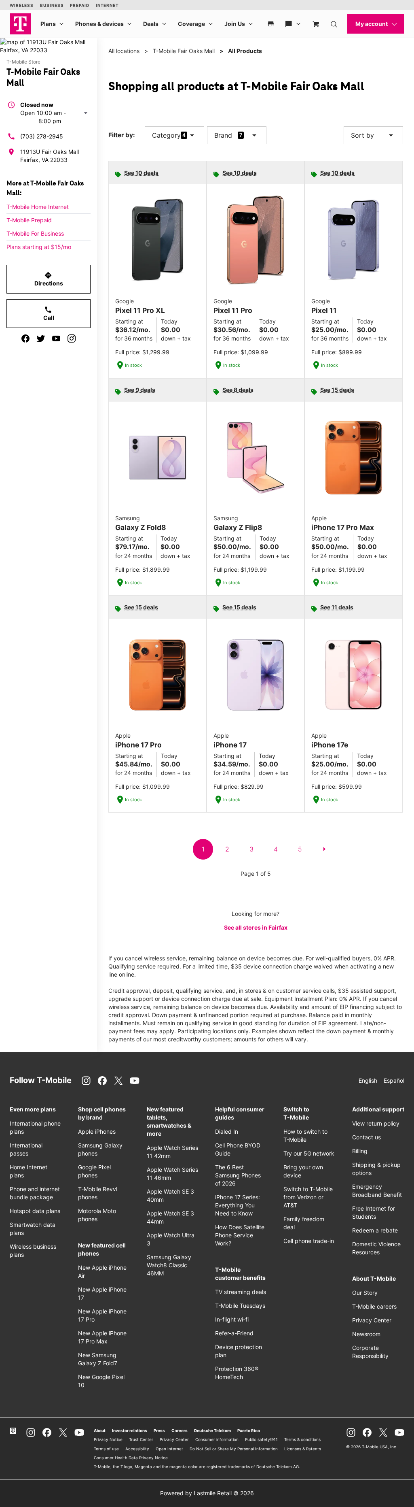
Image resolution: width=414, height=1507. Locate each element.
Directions (48, 279)
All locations (123, 50)
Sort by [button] (373, 135)
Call (48, 313)
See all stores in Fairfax (255, 927)
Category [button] (166, 135)
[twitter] (41, 338)
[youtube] (56, 338)
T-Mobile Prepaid (29, 220)
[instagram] (71, 338)
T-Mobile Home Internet (37, 206)
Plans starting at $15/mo (38, 246)
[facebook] (25, 338)
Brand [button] (223, 135)
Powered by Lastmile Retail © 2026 (207, 1493)
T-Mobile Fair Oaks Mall (184, 50)
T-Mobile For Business (35, 233)
